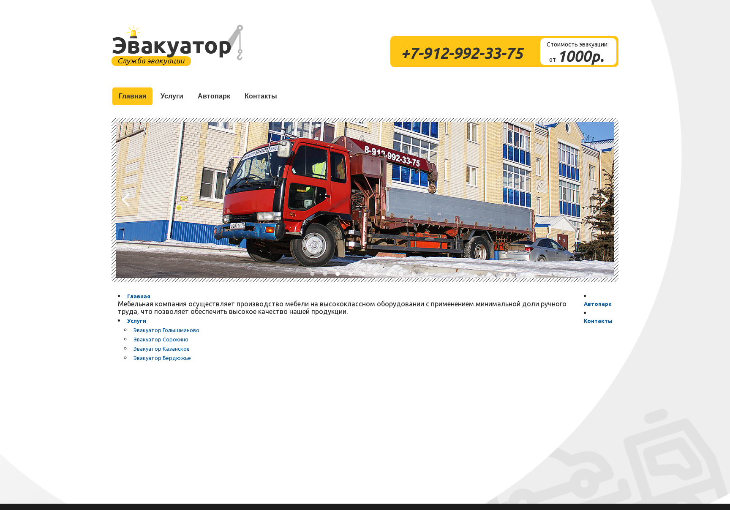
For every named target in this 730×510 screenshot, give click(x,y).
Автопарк (598, 304)
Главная (138, 296)
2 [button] (325, 274)
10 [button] (426, 274)
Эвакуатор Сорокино (160, 339)
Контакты (598, 321)
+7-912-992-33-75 (462, 53)
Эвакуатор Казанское (161, 349)
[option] (365, 200)
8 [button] (401, 274)
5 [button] (363, 274)
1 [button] (312, 274)
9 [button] (413, 274)
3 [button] (337, 274)
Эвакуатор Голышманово (166, 330)
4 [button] (350, 274)
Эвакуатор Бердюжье (162, 358)
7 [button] (388, 274)
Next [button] (604, 200)
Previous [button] (125, 200)
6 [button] (375, 274)
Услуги (136, 321)
